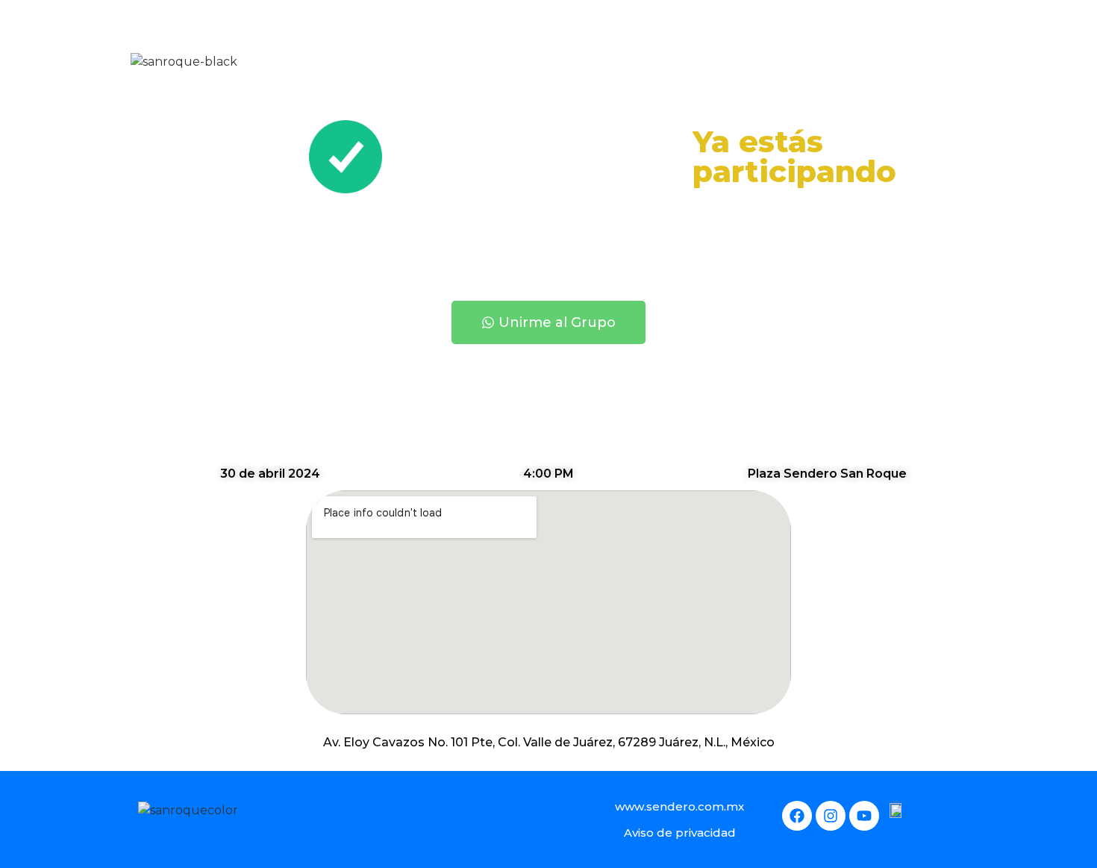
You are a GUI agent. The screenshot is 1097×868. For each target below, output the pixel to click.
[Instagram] (831, 816)
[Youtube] (864, 816)
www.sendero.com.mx (679, 806)
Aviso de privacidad (680, 832)
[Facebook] (797, 816)
